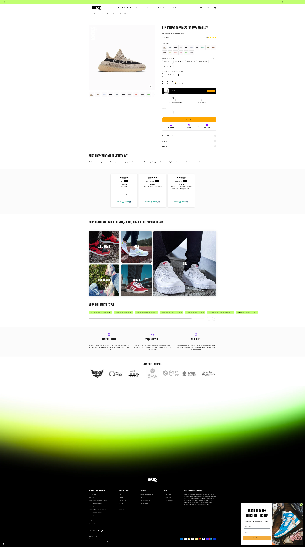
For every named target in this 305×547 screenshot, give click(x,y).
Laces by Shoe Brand (124, 8)
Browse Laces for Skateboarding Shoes (219, 312)
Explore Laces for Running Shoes (171, 312)
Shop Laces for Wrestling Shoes (246, 312)
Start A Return (122, 506)
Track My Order (122, 500)
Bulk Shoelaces (145, 503)
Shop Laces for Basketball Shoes (100, 312)
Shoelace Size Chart (94, 524)
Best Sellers (92, 497)
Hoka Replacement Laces (96, 515)
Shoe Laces (138, 8)
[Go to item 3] (104, 95)
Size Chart (175, 8)
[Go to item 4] (110, 95)
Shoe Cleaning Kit (174, 90)
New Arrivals (92, 494)
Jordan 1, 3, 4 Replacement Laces (98, 506)
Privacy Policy (167, 494)
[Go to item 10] (148, 95)
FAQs (120, 494)
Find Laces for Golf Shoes (122, 312)
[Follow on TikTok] (102, 531)
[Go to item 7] (129, 95)
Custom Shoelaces (163, 8)
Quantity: (164, 108)
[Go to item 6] (123, 95)
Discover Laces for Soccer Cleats (145, 312)
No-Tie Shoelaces (93, 521)
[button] (108, 190)
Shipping (121, 497)
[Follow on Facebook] (90, 531)
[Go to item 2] (97, 95)
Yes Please (257, 538)
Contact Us (122, 509)
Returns (121, 503)
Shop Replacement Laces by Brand (98, 500)
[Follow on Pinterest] (98, 531)
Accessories (151, 8)
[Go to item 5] (116, 95)
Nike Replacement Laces (95, 503)
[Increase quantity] (171, 112)
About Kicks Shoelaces (147, 494)
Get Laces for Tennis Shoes (194, 312)
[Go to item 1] (91, 95)
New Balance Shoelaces (95, 512)
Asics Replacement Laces (96, 518)
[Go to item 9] (142, 95)
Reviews (184, 8)
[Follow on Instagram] (94, 531)
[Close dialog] (301, 504)
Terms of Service (168, 500)
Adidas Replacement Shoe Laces (97, 509)
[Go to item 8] (136, 95)
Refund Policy (167, 497)
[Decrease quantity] (164, 112)
